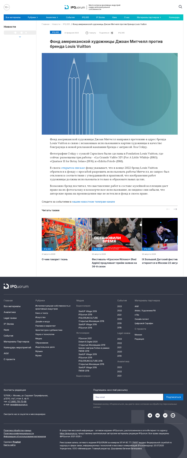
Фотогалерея (82, 333)
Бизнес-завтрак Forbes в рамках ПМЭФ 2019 (94, 349)
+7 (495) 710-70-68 (17, 401)
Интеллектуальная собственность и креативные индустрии (52, 307)
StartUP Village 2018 (88, 324)
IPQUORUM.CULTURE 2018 (91, 361)
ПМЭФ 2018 (84, 371)
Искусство (40, 317)
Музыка (39, 351)
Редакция (139, 339)
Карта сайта (9, 445)
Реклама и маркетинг (45, 326)
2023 (119, 306)
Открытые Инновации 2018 (91, 321)
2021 (119, 315)
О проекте (9, 359)
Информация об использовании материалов (25, 436)
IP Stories (100, 17)
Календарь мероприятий (17, 347)
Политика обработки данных (17, 430)
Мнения (138, 335)
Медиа (38, 338)
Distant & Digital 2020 (88, 341)
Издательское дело (45, 347)
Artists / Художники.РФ (145, 310)
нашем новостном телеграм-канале (93, 201)
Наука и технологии (44, 334)
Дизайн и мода (42, 321)
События (70, 17)
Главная (45, 24)
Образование (41, 343)
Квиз (114, 17)
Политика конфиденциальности (19, 433)
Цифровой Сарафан (144, 323)
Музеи (38, 355)
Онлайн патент (142, 319)
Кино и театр (41, 313)
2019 (119, 323)
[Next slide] (175, 209)
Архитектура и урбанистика (48, 330)
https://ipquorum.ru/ (68, 433)
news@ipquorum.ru (19, 404)
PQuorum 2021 (85, 338)
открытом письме (73, 167)
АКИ (6, 353)
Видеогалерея (83, 306)
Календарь (174, 17)
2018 (119, 327)
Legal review (10, 318)
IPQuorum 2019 (85, 314)
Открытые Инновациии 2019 (92, 345)
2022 (119, 310)
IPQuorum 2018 (85, 328)
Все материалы (13, 17)
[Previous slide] (168, 209)
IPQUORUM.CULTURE (88, 318)
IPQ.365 (85, 17)
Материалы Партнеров (16, 341)
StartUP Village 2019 (88, 311)
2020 (119, 319)
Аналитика (10, 312)
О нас (127, 17)
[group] (64, 239)
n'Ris (137, 315)
